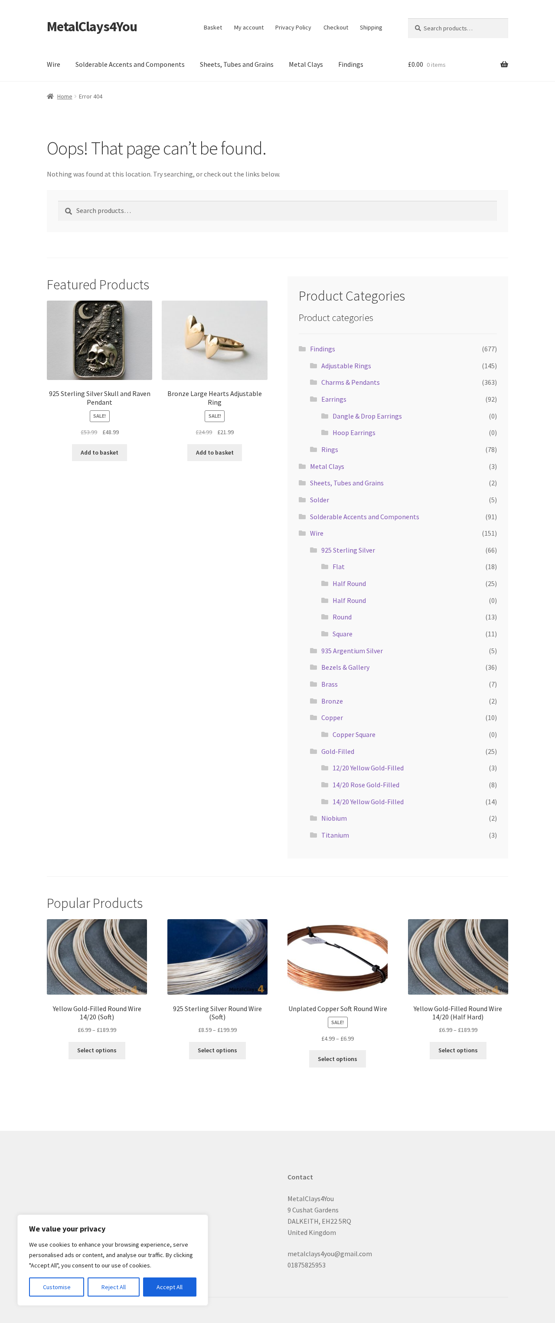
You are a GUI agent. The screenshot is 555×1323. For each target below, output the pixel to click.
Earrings (333, 399)
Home (64, 96)
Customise (57, 1287)
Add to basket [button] (99, 452)
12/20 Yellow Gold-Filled (368, 767)
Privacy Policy (293, 27)
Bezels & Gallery (345, 667)
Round (342, 616)
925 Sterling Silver (348, 550)
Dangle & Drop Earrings (367, 416)
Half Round (349, 583)
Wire (53, 64)
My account (249, 27)
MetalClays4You (92, 26)
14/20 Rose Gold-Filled (366, 784)
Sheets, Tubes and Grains (237, 64)
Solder (319, 499)
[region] (112, 1260)
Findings (350, 64)
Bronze (332, 701)
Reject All (113, 1287)
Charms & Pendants (350, 382)
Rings (329, 449)
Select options (97, 1050)
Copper (332, 717)
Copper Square (354, 734)
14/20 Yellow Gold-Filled (368, 801)
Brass (329, 684)
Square (343, 633)
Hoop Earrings (354, 432)
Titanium (335, 835)
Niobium (334, 818)
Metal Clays (306, 64)
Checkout (335, 27)
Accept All (170, 1287)
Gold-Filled (337, 751)
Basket (213, 27)
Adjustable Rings (346, 365)
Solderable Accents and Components (130, 64)
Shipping (371, 27)
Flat (339, 566)
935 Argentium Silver (352, 650)
